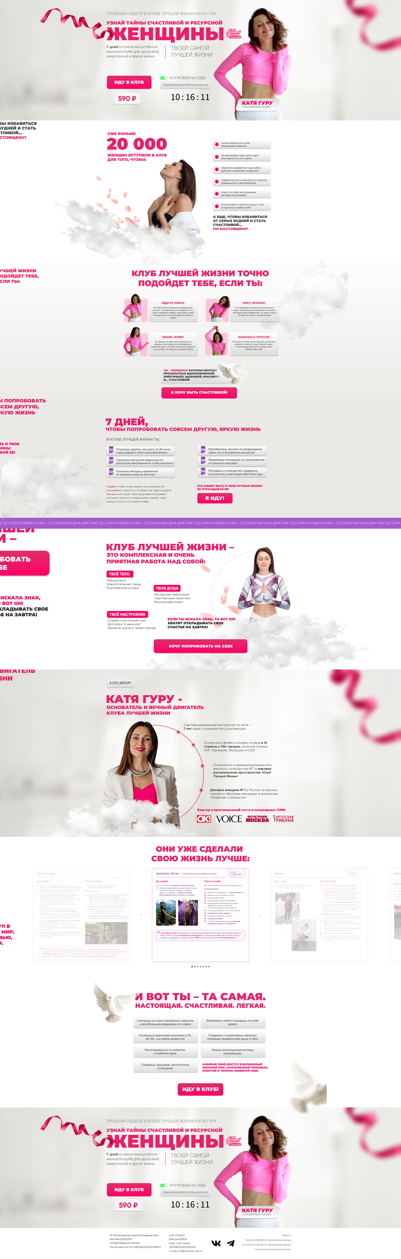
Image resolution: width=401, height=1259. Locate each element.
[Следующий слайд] (260, 915)
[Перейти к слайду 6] (206, 966)
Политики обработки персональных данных (268, 1240)
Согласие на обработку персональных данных (266, 1245)
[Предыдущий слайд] (141, 915)
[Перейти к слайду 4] (200, 966)
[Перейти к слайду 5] (203, 966)
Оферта (286, 1235)
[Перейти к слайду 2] (194, 966)
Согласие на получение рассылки (273, 1249)
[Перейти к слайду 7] (209, 966)
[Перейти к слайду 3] (197, 966)
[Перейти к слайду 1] (192, 966)
